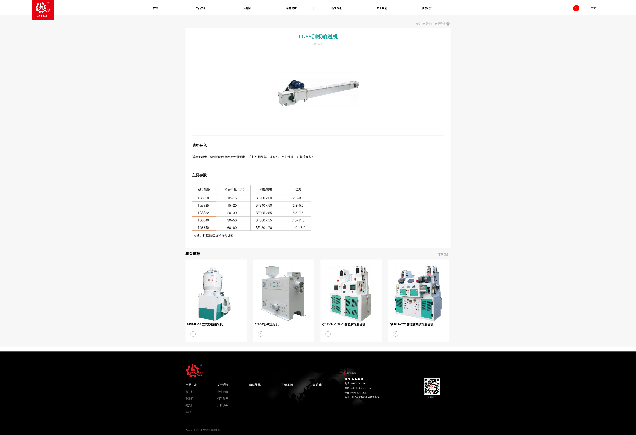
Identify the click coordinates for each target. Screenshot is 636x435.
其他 (188, 412)
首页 (155, 8)
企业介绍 (222, 391)
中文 (593, 8)
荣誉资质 (291, 8)
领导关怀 (222, 398)
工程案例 (246, 8)
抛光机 (189, 405)
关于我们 (381, 8)
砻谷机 (189, 391)
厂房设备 (222, 405)
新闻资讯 (336, 8)
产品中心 (201, 8)
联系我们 (427, 8)
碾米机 (189, 398)
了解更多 (443, 254)
